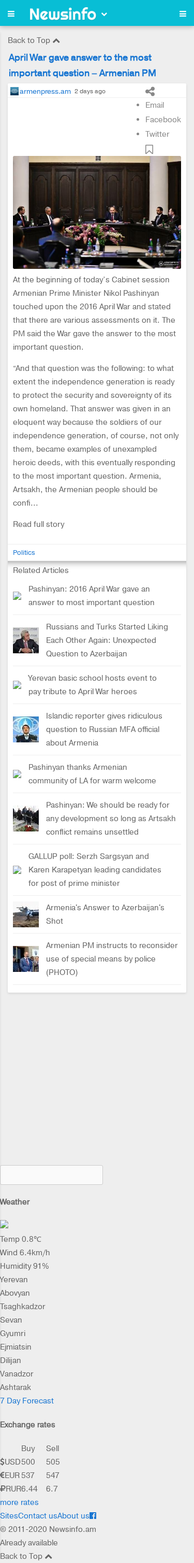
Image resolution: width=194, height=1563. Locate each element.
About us (73, 1516)
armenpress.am (45, 91)
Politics (24, 552)
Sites (9, 1516)
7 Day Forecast (27, 1401)
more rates (19, 1502)
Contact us (37, 1516)
